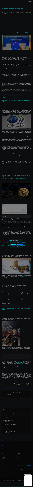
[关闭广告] (24, 475)
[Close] (22, 240)
